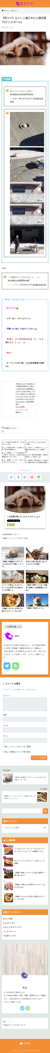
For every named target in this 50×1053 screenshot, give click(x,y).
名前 (5, 715)
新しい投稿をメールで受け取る (18, 752)
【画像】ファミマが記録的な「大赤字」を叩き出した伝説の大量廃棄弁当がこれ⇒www (13, 455)
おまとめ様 (7, 919)
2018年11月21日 (39, 285)
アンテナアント (9, 932)
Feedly (16, 670)
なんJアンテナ (9, 923)
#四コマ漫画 (23, 538)
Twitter (7, 670)
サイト (5, 736)
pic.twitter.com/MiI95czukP (19, 280)
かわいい (16, 534)
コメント (6, 696)
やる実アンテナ (9, 936)
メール (5, 725)
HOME (26, 1043)
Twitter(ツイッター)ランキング (14, 1025)
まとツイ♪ (27, 3)
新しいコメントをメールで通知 (18, 747)
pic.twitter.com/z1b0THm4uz (21, 94)
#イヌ (12, 538)
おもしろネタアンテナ (12, 927)
